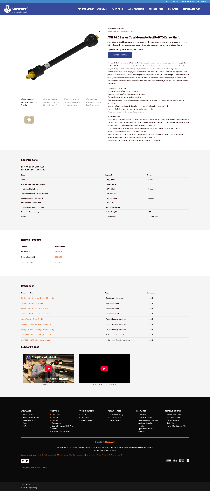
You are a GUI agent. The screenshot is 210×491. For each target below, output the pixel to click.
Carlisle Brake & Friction (45, 455)
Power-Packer (91, 455)
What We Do (117, 9)
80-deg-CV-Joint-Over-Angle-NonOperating (37, 329)
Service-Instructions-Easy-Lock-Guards (35, 314)
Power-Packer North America (106, 455)
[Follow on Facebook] (22, 461)
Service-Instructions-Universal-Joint (35, 308)
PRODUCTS (54, 411)
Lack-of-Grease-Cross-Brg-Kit (32, 319)
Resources (173, 9)
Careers (204, 1)
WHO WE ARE (26, 411)
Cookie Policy (35, 468)
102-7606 (58, 262)
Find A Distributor (172, 1)
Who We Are (102, 9)
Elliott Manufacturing (61, 455)
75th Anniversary (86, 9)
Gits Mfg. (72, 455)
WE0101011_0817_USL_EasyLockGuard (35, 340)
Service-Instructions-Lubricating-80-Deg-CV (37, 298)
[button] (99, 31)
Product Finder (156, 9)
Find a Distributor (120, 55)
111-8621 (58, 252)
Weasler (120, 455)
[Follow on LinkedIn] (27, 461)
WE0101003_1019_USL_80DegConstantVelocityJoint (40, 335)
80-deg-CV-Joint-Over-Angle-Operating (36, 324)
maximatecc (81, 455)
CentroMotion (73, 447)
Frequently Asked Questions (190, 1)
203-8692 (58, 257)
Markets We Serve (136, 9)
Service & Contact (191, 9)
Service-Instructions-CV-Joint (32, 303)
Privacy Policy (25, 468)
